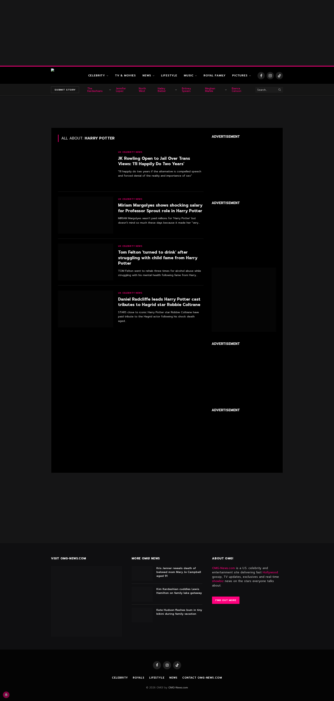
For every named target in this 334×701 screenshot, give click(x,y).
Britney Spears (186, 90)
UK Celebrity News (130, 152)
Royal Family (215, 76)
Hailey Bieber (162, 90)
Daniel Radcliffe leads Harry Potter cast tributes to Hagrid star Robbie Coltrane (159, 302)
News (146, 76)
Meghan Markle (210, 90)
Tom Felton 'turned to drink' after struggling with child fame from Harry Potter (157, 258)
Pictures (240, 76)
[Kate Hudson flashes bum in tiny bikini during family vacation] (142, 615)
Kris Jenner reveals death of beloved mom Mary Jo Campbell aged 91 (178, 572)
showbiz (218, 581)
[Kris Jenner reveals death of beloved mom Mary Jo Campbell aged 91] (142, 573)
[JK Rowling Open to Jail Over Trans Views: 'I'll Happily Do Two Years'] (85, 168)
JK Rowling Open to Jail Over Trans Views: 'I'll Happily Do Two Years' (154, 161)
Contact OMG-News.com (202, 678)
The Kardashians (95, 90)
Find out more (225, 600)
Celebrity (96, 76)
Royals (138, 678)
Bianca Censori (236, 90)
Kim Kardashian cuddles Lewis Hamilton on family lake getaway (179, 591)
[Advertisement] (167, 33)
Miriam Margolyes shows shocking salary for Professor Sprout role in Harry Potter (160, 208)
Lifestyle (169, 76)
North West (142, 90)
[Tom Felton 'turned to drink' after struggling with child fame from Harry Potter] (85, 262)
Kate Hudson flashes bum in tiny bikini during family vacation (179, 612)
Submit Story (65, 89)
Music (188, 76)
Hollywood (270, 572)
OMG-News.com (223, 568)
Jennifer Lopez (121, 90)
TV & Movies (125, 76)
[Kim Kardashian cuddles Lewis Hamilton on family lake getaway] (142, 594)
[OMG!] (66, 76)
